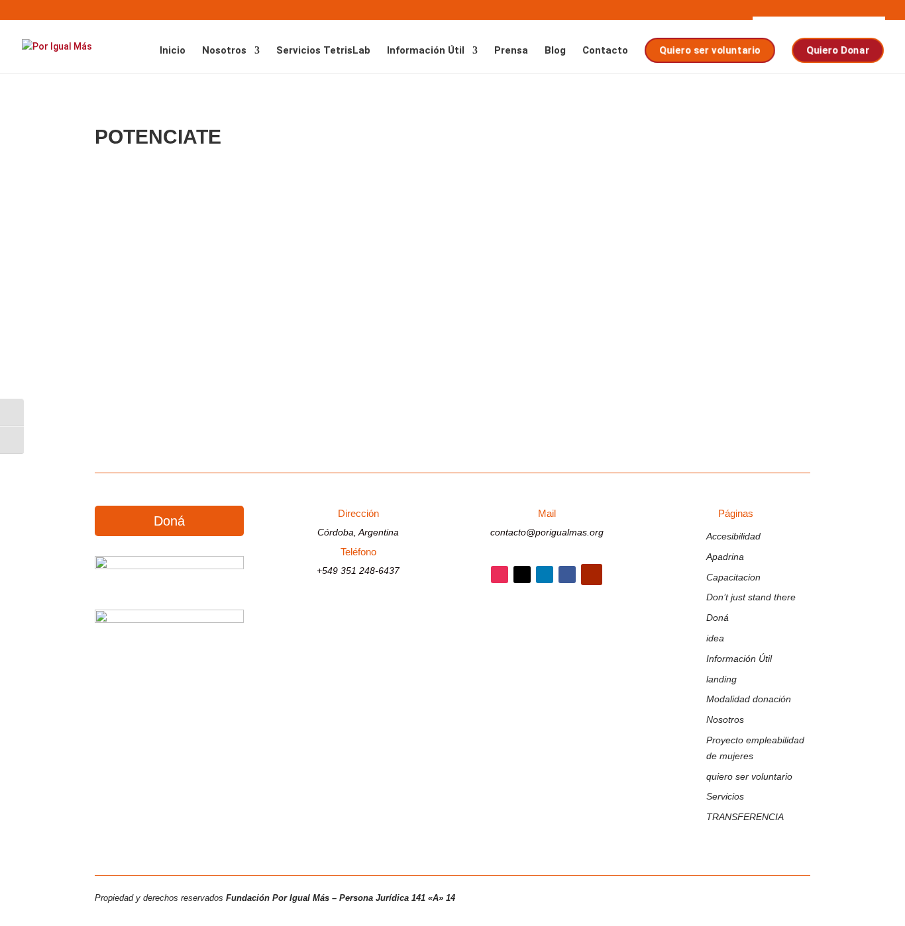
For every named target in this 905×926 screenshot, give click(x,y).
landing (721, 679)
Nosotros (224, 51)
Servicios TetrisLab (323, 51)
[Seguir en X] (522, 574)
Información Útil (425, 51)
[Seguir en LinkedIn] (544, 574)
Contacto (605, 51)
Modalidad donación (748, 699)
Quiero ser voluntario (710, 50)
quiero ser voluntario (749, 776)
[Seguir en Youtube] (591, 574)
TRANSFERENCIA (745, 816)
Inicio (173, 51)
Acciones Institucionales (296, 322)
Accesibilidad (733, 536)
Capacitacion (733, 577)
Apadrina (725, 556)
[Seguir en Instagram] (499, 574)
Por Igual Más (154, 322)
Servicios (725, 796)
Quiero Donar (837, 50)
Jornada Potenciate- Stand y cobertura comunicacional (303, 302)
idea (715, 638)
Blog (555, 51)
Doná (169, 521)
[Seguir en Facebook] (567, 574)
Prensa (511, 51)
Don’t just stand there (751, 597)
